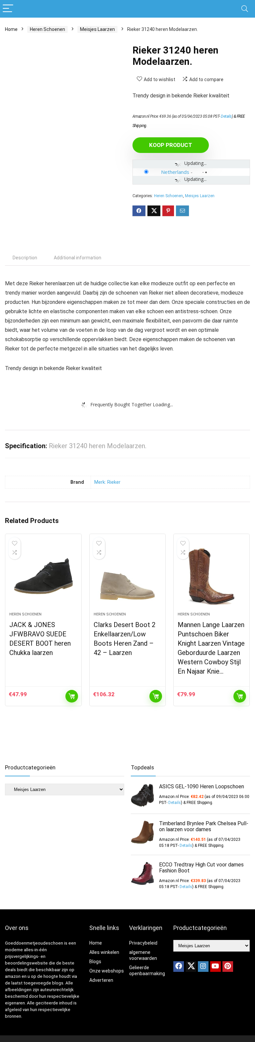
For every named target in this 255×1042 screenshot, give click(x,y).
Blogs (95, 961)
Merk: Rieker (107, 482)
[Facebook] (178, 966)
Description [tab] (25, 257)
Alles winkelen (104, 952)
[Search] (245, 9)
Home (11, 29)
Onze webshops (106, 971)
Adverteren (101, 980)
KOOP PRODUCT (170, 145)
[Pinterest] (227, 966)
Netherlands (175, 172)
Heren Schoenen (47, 29)
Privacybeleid (143, 943)
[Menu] (8, 9)
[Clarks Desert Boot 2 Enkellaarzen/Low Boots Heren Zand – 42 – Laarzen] (128, 576)
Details (226, 116)
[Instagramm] (203, 966)
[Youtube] (215, 966)
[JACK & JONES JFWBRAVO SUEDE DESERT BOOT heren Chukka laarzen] (43, 576)
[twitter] (191, 966)
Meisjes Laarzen (97, 29)
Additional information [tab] (77, 257)
